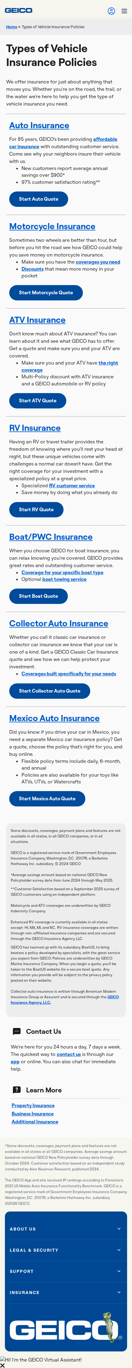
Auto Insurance (39, 125)
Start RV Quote (36, 509)
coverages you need (98, 262)
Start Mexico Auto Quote (47, 798)
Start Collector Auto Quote (49, 691)
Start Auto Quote (38, 199)
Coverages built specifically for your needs (68, 673)
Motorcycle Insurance (52, 226)
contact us (69, 1054)
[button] (66, 1362)
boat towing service (64, 579)
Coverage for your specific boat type (62, 572)
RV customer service (72, 485)
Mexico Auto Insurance (54, 718)
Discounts (32, 269)
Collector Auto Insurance (58, 623)
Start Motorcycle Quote (46, 292)
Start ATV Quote (37, 400)
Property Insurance (33, 1105)
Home (11, 26)
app (15, 1061)
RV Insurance (35, 427)
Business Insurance (33, 1114)
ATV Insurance (37, 319)
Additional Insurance (35, 1122)
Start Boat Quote (38, 596)
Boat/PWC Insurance (51, 536)
